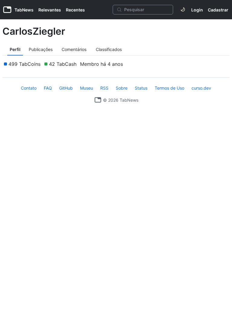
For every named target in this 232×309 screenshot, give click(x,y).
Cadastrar (218, 9)
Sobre (121, 88)
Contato (29, 88)
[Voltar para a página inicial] (98, 100)
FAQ (48, 88)
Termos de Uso (169, 88)
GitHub (66, 88)
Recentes (75, 9)
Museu (86, 88)
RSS (104, 88)
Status (141, 88)
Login (197, 9)
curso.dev (201, 88)
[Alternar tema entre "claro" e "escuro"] (183, 9)
